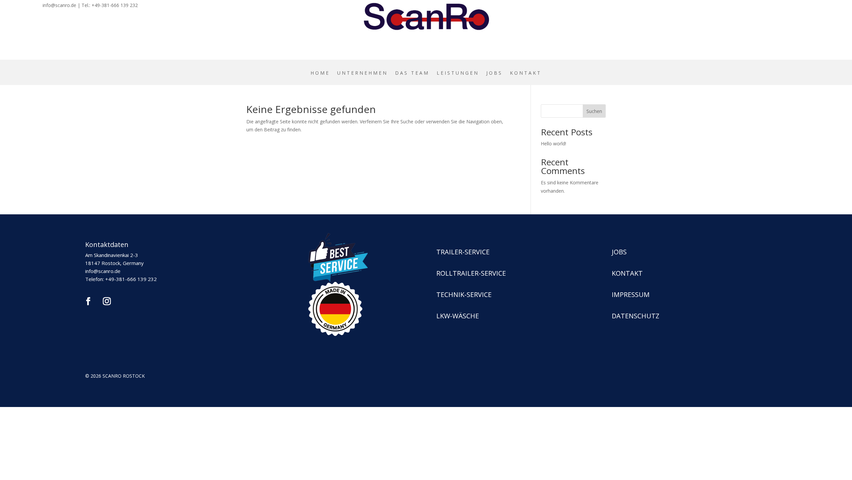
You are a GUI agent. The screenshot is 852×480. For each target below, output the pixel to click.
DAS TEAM (412, 73)
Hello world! (553, 143)
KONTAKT (525, 73)
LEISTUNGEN (458, 73)
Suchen (594, 111)
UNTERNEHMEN (362, 73)
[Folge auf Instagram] (107, 301)
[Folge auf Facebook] (88, 301)
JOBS (494, 73)
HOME (320, 73)
